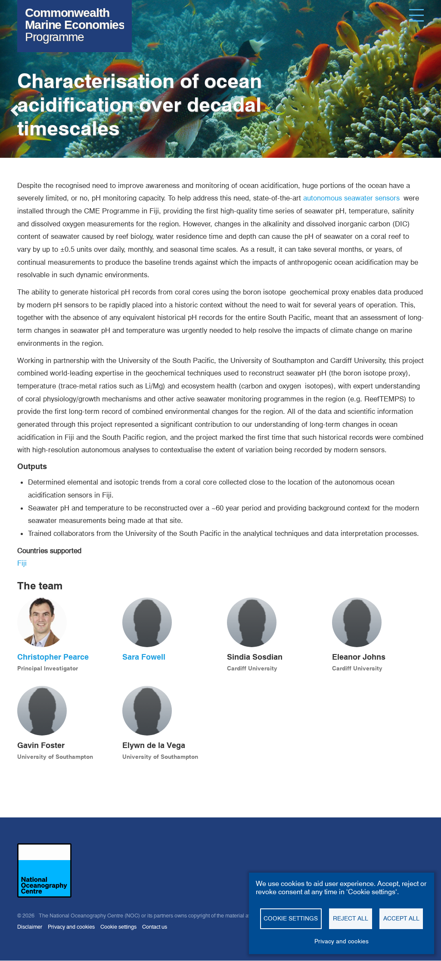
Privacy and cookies (71, 926)
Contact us (154, 926)
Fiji (22, 563)
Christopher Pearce (53, 656)
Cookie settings (118, 926)
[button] (13, 108)
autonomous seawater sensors (351, 198)
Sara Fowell (143, 656)
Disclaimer (29, 926)
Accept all (401, 918)
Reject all (350, 918)
